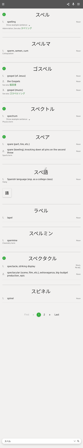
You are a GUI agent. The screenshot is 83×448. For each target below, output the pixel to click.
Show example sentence (16, 25)
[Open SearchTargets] (74, 441)
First (26, 314)
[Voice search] (73, 4)
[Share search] (68, 4)
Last (56, 314)
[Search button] (78, 441)
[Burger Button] (4, 4)
